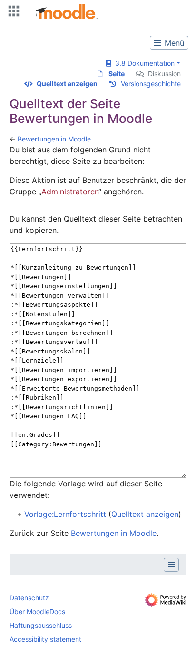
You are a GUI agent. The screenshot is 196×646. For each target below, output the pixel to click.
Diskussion (164, 74)
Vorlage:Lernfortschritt (65, 514)
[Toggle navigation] (12, 13)
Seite (116, 74)
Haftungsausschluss (41, 625)
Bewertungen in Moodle (54, 139)
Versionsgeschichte (151, 84)
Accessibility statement (45, 639)
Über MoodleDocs (37, 611)
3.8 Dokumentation (143, 63)
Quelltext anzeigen (67, 84)
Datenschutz (29, 598)
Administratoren (69, 191)
